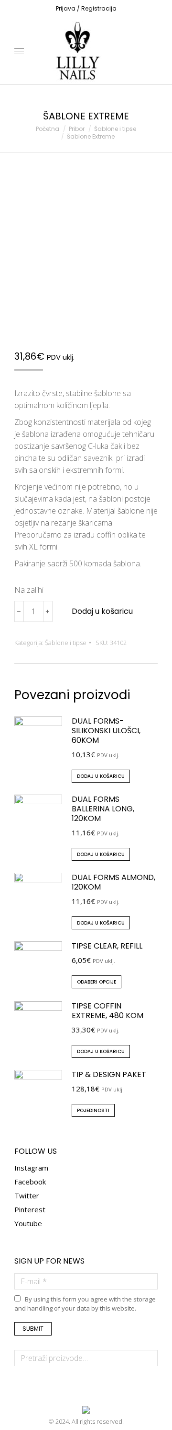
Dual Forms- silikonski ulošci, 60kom (106, 730)
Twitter (26, 1195)
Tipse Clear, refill (107, 946)
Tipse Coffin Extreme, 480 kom (107, 1010)
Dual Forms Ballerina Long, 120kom (103, 809)
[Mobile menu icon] (19, 51)
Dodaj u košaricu (102, 611)
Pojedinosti (93, 1110)
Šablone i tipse (65, 642)
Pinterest (29, 1209)
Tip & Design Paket (109, 1074)
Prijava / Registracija (86, 8)
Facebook (30, 1181)
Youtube (28, 1223)
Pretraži (147, 1358)
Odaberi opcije (96, 981)
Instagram (31, 1167)
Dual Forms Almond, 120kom (113, 882)
